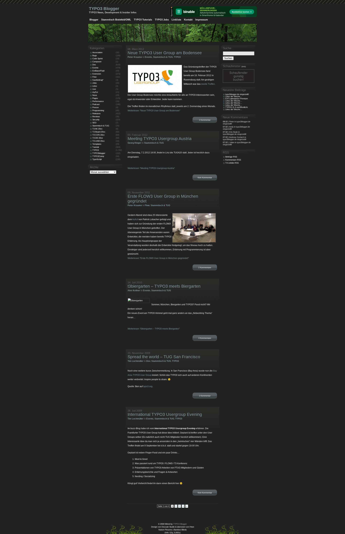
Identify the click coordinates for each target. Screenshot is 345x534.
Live (94, 89)
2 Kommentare (204, 267)
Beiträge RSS (231, 157)
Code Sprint (97, 58)
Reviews (96, 116)
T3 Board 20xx (98, 132)
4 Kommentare (204, 338)
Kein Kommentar (205, 178)
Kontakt (188, 19)
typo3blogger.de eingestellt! (237, 94)
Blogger (93, 19)
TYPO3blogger (98, 153)
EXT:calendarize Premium (236, 98)
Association (97, 52)
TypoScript (97, 159)
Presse (95, 107)
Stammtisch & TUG (163, 57)
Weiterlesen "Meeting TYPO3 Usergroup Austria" (151, 168)
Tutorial (95, 147)
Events (148, 57)
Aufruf (135, 219)
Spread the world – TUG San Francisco (164, 356)
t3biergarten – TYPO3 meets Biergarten (164, 286)
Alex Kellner (134, 290)
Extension (96, 74)
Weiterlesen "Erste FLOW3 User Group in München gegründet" (158, 258)
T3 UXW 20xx (98, 141)
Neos (94, 95)
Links (94, 86)
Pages (95, 98)
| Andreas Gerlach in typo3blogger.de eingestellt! (234, 138)
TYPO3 (177, 57)
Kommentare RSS (233, 160)
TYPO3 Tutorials (143, 19)
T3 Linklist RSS (232, 163)
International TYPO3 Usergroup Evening (165, 414)
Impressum (201, 19)
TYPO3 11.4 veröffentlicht (236, 107)
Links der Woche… (233, 96)
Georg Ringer (134, 143)
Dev (148, 361)
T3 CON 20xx (98, 135)
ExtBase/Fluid (98, 71)
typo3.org (147, 386)
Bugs (94, 55)
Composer (97, 62)
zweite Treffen (208, 84)
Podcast (96, 104)
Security (96, 120)
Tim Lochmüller (135, 361)
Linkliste (176, 19)
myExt (95, 92)
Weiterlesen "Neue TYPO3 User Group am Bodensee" (154, 110)
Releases (96, 113)
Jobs (94, 83)
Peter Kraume (135, 57)
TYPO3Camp (98, 156)
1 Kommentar (205, 120)
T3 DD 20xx (97, 138)
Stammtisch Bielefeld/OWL (116, 19)
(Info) (244, 67)
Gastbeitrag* (97, 80)
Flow (147, 205)
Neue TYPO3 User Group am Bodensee (165, 52)
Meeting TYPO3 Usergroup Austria (160, 138)
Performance (98, 101)
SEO (94, 123)
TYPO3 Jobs (162, 19)
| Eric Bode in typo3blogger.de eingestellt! (234, 133)
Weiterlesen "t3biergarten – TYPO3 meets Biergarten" (154, 329)
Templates (96, 144)
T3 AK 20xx (97, 129)
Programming (98, 110)
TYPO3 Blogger (104, 8)
